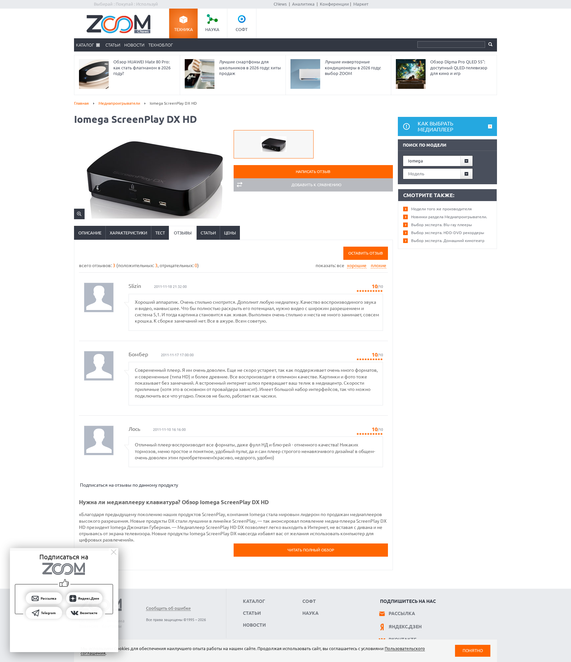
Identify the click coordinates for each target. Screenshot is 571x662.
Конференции (334, 4)
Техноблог (160, 45)
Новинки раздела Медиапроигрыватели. (449, 217)
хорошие (356, 265)
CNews (280, 4)
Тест (160, 232)
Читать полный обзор (310, 550)
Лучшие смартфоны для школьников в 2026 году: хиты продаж (250, 67)
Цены (230, 232)
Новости (134, 45)
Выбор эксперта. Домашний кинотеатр (447, 240)
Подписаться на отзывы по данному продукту (129, 485)
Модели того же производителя (441, 209)
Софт (241, 29)
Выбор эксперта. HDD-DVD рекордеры (447, 232)
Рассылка (402, 613)
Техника (183, 29)
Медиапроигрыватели (119, 103)
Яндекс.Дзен (405, 626)
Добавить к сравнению (316, 185)
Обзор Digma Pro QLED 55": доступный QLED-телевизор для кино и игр (458, 67)
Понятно (473, 650)
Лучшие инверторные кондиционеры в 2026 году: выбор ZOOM (353, 67)
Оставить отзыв (365, 253)
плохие (378, 265)
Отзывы (183, 232)
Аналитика (303, 4)
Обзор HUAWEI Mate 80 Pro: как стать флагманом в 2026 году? (142, 67)
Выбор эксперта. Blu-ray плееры (441, 225)
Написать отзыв (313, 171)
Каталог (85, 45)
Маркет (360, 4)
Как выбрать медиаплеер (435, 126)
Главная (81, 103)
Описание (89, 232)
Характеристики (128, 232)
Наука (212, 29)
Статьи (112, 45)
